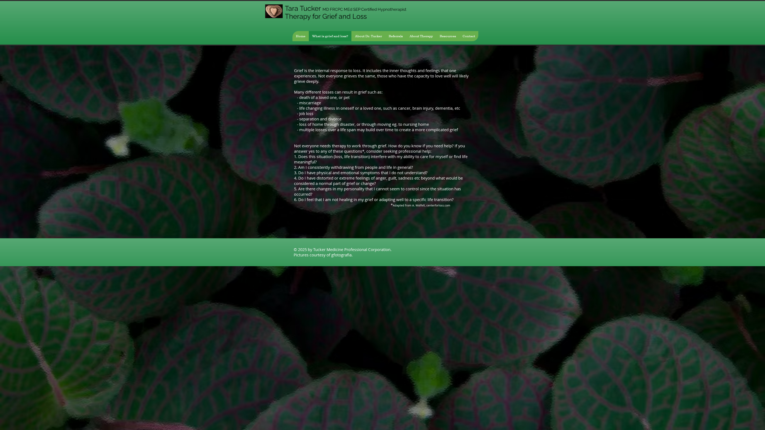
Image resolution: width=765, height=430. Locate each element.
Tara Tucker (304, 8)
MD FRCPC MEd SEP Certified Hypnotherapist (364, 9)
